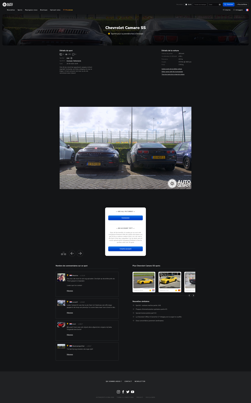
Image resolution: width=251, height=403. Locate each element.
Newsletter (140, 381)
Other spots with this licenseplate (172, 72)
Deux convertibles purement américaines (150, 321)
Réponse (70, 291)
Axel (68, 58)
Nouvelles (179, 4)
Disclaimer (150, 397)
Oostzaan (70, 61)
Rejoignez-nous (31, 10)
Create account (125, 249)
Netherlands (77, 61)
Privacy (140, 397)
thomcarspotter (78, 346)
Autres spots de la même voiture (172, 69)
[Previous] (189, 295)
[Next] (193, 295)
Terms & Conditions (125, 397)
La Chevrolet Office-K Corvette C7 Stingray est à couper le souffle (159, 317)
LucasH (75, 302)
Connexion (125, 218)
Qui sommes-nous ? (114, 381)
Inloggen (239, 10)
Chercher (230, 4)
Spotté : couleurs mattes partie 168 (148, 305)
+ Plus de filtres (242, 4)
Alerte (227, 10)
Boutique (43, 10)
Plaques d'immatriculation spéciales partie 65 (151, 309)
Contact (128, 381)
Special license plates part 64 (146, 313)
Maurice (75, 276)
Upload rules (55, 10)
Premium (69, 10)
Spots (189, 4)
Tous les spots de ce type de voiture (173, 74)
